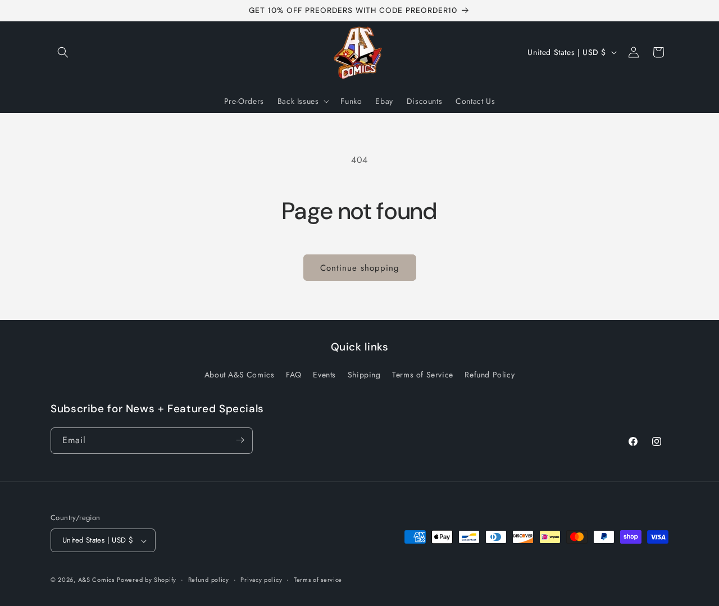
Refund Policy (490, 375)
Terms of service (318, 580)
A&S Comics (96, 580)
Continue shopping (359, 268)
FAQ (294, 375)
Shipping (364, 375)
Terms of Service (422, 375)
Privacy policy (261, 580)
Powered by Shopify (146, 580)
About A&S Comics (239, 375)
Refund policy (208, 580)
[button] (63, 52)
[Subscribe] (239, 440)
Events (324, 375)
